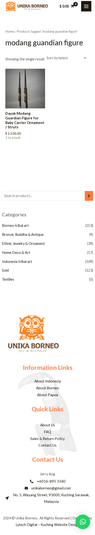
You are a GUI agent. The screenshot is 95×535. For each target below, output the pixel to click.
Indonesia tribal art (17, 261)
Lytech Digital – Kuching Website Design (47, 525)
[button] (83, 522)
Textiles (8, 279)
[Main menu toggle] (86, 6)
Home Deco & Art (16, 252)
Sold (5, 270)
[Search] (89, 196)
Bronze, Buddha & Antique (23, 234)
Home (9, 31)
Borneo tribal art (15, 225)
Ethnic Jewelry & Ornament (23, 243)
